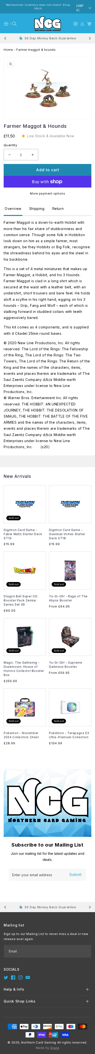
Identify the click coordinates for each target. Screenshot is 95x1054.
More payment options (47, 193)
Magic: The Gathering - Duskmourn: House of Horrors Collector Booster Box (24, 669)
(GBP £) (80, 8)
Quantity (10, 145)
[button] (6, 23)
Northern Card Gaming (38, 1042)
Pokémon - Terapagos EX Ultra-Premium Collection (69, 735)
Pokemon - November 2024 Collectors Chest (21, 735)
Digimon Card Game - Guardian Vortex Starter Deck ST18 (67, 534)
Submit (75, 875)
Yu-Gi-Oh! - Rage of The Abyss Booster (68, 598)
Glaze (54, 1048)
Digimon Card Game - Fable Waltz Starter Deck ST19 (23, 534)
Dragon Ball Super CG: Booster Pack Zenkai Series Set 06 (21, 600)
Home (8, 49)
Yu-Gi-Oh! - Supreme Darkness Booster (65, 664)
